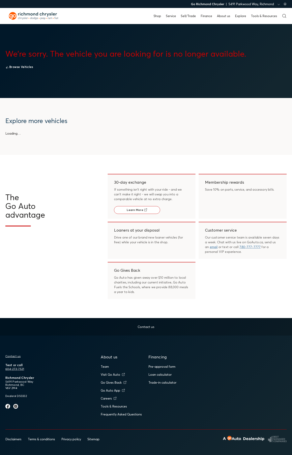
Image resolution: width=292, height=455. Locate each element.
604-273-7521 (14, 369)
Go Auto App (110, 390)
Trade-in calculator (162, 382)
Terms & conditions (41, 439)
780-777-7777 (250, 247)
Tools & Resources (264, 16)
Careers (106, 398)
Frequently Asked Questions (121, 414)
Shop (157, 16)
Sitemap (93, 439)
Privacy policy (71, 439)
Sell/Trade (188, 16)
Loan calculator (160, 374)
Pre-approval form (161, 367)
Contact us (13, 356)
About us (223, 16)
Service (171, 16)
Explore (240, 16)
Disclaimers (13, 439)
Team (105, 367)
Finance (206, 16)
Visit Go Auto (110, 374)
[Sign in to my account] (285, 4)
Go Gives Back (111, 382)
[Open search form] (284, 16)
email (214, 247)
